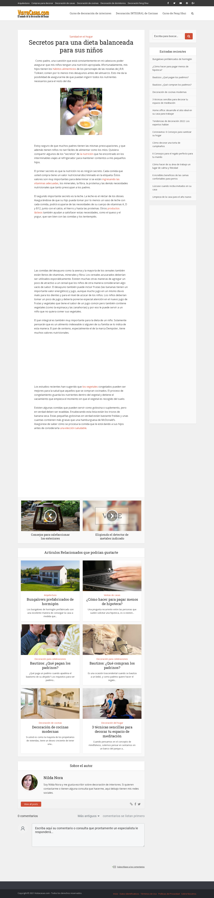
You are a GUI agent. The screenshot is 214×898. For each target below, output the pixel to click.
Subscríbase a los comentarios (131, 867)
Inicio (115, 893)
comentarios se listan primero (124, 816)
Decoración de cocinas (88, 3)
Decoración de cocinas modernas (50, 729)
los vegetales (90, 386)
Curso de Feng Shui (174, 13)
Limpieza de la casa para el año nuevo (171, 196)
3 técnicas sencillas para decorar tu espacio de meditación (112, 731)
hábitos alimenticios (64, 69)
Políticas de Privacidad (169, 893)
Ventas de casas (112, 595)
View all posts (31, 804)
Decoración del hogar (112, 722)
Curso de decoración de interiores (90, 13)
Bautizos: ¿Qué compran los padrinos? (112, 665)
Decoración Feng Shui (138, 3)
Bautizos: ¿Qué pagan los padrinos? (50, 665)
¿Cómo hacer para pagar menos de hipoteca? (112, 601)
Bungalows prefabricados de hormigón (50, 601)
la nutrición (87, 154)
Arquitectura (23, 3)
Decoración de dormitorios (113, 3)
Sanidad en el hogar (81, 36)
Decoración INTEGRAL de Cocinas (137, 13)
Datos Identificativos (129, 893)
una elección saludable (73, 428)
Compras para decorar (42, 3)
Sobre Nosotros (188, 893)
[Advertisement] (81, 245)
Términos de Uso (149, 893)
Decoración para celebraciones (50, 658)
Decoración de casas (65, 3)
